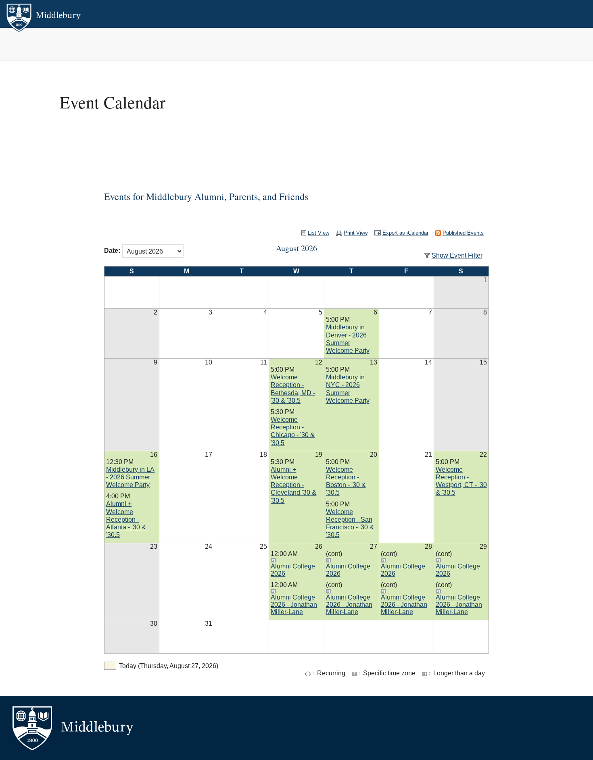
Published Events (463, 233)
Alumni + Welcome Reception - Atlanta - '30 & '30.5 (126, 519)
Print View (355, 233)
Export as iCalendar (405, 233)
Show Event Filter (457, 255)
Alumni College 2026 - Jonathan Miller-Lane (294, 604)
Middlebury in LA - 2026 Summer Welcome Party (130, 477)
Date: (112, 251)
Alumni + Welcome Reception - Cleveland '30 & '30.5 (293, 485)
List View (318, 233)
